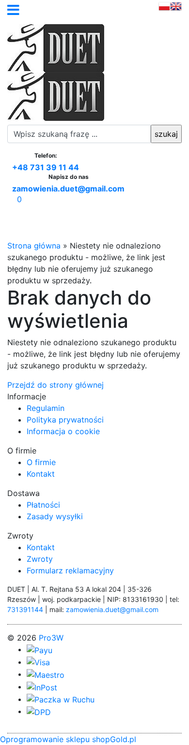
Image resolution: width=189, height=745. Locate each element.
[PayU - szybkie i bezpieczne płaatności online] (39, 649)
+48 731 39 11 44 (45, 167)
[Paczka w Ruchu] (60, 699)
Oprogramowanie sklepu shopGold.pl (68, 739)
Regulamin (45, 408)
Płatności (43, 505)
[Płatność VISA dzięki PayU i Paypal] (38, 662)
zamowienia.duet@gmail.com (68, 188)
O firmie (41, 462)
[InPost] (42, 686)
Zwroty (40, 559)
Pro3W (51, 638)
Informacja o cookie (63, 431)
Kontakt (41, 474)
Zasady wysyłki (55, 516)
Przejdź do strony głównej (55, 385)
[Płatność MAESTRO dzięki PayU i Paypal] (45, 674)
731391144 (25, 609)
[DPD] (39, 711)
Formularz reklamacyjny (70, 570)
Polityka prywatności (65, 419)
